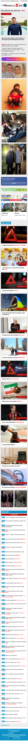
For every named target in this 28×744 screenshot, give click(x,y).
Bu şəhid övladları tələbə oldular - (12, 583)
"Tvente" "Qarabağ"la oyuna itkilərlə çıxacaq (14, 517)
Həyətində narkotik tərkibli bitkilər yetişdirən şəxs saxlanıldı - (13, 618)
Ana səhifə (3, 1)
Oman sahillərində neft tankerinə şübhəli (13, 674)
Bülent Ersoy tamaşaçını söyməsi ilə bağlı (13, 587)
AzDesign (11, 738)
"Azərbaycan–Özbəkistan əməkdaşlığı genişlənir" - (12, 703)
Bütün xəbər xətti (5, 725)
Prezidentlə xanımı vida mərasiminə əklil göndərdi (12, 670)
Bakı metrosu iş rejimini (12, 678)
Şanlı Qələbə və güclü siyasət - (13, 613)
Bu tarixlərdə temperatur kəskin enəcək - (13, 592)
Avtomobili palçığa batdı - (13, 600)
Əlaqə (17, 1)
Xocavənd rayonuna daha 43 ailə (14, 665)
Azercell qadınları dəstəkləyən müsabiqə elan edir (14, 521)
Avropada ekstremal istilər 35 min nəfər (13, 543)
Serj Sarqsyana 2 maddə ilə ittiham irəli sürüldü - (12, 609)
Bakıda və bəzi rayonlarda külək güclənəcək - (14, 530)
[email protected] (17, 733)
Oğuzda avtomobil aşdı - (13, 638)
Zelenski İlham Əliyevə (12, 565)
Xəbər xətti (8, 1)
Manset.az (4, 44)
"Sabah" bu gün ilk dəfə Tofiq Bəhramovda (13, 570)
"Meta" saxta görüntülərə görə (13, 658)
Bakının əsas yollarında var (11, 721)
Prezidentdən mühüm (11, 555)
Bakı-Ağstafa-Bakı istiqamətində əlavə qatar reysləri (13, 630)
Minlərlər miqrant (12, 562)
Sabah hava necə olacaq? (9, 655)
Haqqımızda (13, 1)
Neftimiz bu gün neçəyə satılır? (10, 710)
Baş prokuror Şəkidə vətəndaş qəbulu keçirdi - (14, 604)
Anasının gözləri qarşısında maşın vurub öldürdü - (13, 622)
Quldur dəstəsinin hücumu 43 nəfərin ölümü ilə (13, 686)
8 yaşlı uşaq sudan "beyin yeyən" (13, 694)
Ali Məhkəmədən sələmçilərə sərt (11, 699)
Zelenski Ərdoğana (11, 558)
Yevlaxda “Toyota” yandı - (11, 662)
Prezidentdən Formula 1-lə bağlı (13, 539)
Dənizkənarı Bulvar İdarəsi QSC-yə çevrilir (13, 551)
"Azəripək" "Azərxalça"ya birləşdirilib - (12, 548)
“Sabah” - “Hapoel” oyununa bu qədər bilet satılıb (13, 535)
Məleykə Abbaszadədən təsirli (13, 626)
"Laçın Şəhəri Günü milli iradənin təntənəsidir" (14, 690)
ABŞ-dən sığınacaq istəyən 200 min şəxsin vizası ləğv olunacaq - (13, 647)
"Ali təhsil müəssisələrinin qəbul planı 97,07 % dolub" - (14, 651)
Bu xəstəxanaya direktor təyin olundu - (14, 682)
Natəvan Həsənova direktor (13, 634)
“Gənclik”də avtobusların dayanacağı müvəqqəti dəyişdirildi (12, 526)
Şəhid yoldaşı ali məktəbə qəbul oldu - (14, 717)
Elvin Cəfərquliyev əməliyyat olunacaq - (13, 596)
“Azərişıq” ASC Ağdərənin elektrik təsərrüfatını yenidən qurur (14, 642)
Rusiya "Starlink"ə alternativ (14, 579)
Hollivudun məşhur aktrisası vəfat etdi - (14, 707)
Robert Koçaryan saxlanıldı (10, 714)
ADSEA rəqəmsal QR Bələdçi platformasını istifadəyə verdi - (13, 574)
